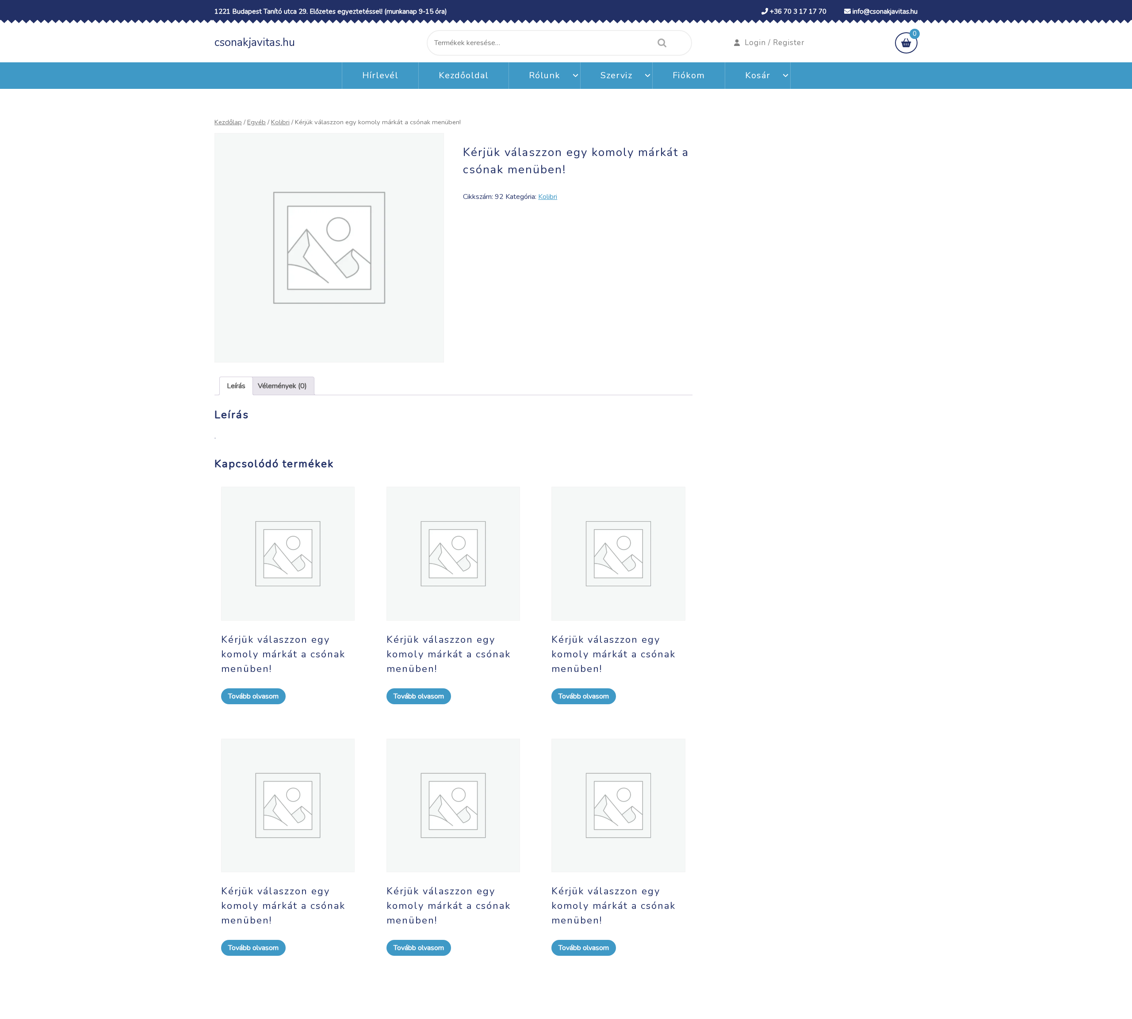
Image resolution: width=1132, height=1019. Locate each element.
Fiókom (689, 75)
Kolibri (280, 122)
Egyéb (256, 122)
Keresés (660, 43)
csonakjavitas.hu (254, 42)
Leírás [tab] (236, 386)
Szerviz (616, 75)
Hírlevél (380, 75)
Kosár (757, 75)
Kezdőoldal (464, 75)
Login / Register (775, 43)
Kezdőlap (228, 122)
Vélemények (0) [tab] (282, 386)
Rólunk (544, 75)
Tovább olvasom (253, 696)
